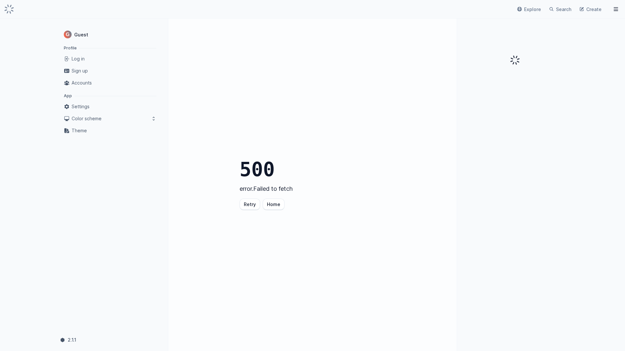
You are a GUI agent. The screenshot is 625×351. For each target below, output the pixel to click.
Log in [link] (78, 58)
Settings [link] (81, 106)
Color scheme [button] (87, 118)
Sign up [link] (80, 70)
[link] (9, 9)
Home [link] (273, 204)
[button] (110, 34)
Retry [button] (250, 204)
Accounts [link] (82, 82)
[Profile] (615, 9)
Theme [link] (79, 130)
